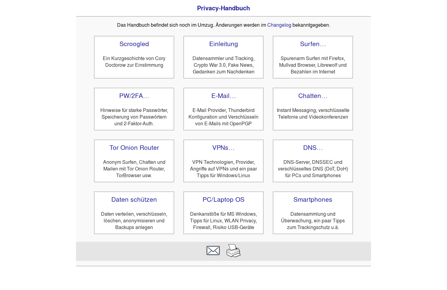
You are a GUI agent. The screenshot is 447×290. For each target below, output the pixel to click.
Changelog (279, 25)
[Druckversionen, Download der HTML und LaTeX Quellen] (234, 256)
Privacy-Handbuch (223, 8)
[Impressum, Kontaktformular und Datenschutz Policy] (213, 256)
